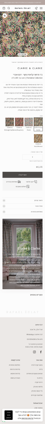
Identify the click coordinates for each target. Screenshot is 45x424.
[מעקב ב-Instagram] (34, 352)
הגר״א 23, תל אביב (36, 329)
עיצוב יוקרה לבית (36, 365)
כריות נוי (39, 378)
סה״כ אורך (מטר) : (36, 152)
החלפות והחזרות (14, 365)
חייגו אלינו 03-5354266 (34, 339)
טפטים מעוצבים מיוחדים (34, 373)
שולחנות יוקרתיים (36, 395)
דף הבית (40, 62)
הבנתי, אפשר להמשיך (8, 415)
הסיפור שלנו (38, 408)
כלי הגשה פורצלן (37, 391)
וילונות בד (31, 62)
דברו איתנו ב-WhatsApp (34, 334)
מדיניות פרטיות (15, 369)
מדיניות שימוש (15, 373)
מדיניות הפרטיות (27, 418)
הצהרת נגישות (15, 378)
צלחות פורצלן (38, 386)
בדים (36, 62)
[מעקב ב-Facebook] (40, 352)
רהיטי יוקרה (38, 382)
